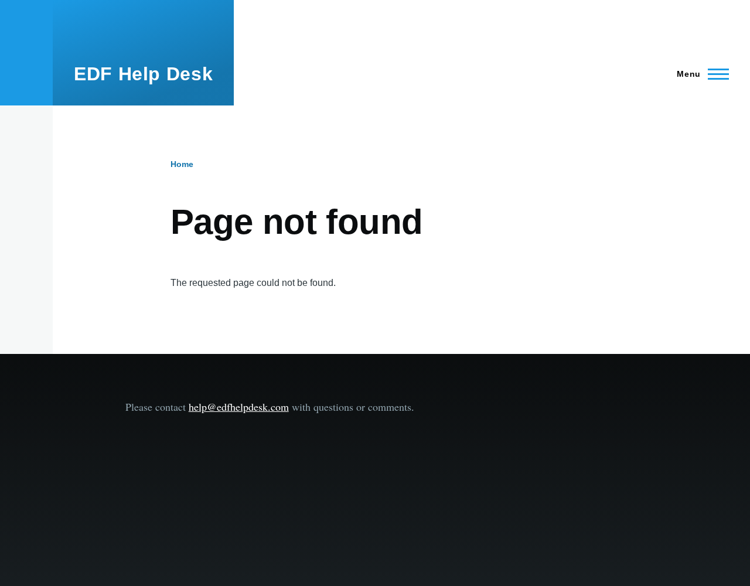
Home (182, 164)
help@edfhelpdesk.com (239, 407)
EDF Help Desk (143, 73)
